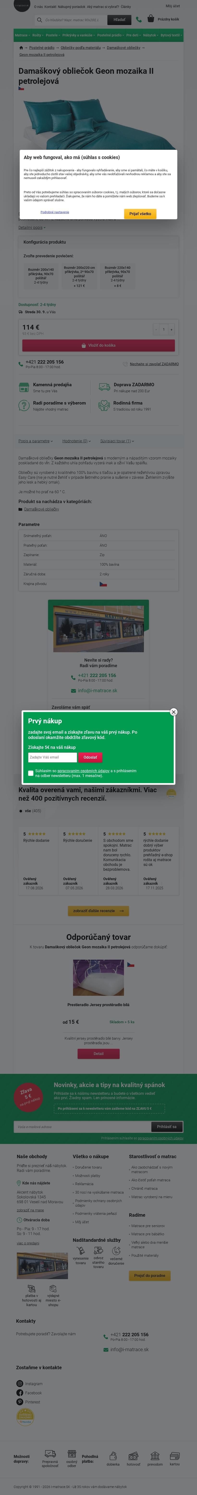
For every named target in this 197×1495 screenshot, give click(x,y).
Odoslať (90, 757)
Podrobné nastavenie (55, 212)
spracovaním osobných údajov (83, 771)
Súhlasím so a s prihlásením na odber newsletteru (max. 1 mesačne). (85, 773)
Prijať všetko (140, 214)
